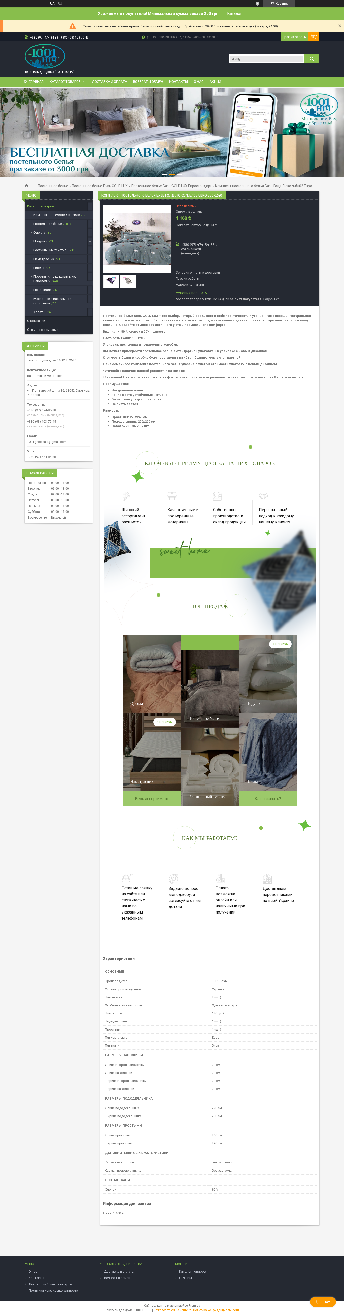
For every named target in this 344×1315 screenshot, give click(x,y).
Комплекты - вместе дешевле (56, 215)
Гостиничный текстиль (50, 250)
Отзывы (185, 1278)
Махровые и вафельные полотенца (52, 301)
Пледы (38, 268)
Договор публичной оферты (51, 1284)
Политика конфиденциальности (53, 1290)
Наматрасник (43, 259)
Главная (36, 81)
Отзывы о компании (42, 330)
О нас (198, 81)
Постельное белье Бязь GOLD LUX (100, 186)
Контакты (178, 81)
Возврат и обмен (148, 81)
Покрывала (42, 290)
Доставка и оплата (109, 81)
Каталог (234, 13)
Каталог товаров (65, 81)
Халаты (39, 312)
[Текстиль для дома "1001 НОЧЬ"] (45, 56)
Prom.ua (194, 1305)
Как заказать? (268, 798)
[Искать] (311, 58)
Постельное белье (53, 186)
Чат (327, 1302)
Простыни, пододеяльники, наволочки (54, 279)
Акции (215, 81)
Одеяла (39, 232)
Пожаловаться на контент (172, 1310)
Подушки (40, 241)
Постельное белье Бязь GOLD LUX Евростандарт (171, 186)
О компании (36, 321)
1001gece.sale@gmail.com (47, 442)
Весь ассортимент (152, 798)
